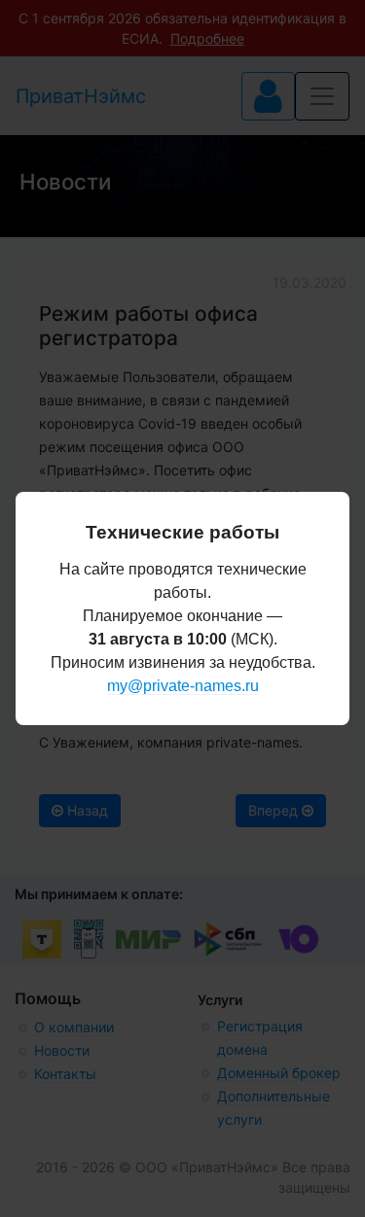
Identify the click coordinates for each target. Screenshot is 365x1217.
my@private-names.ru (183, 686)
